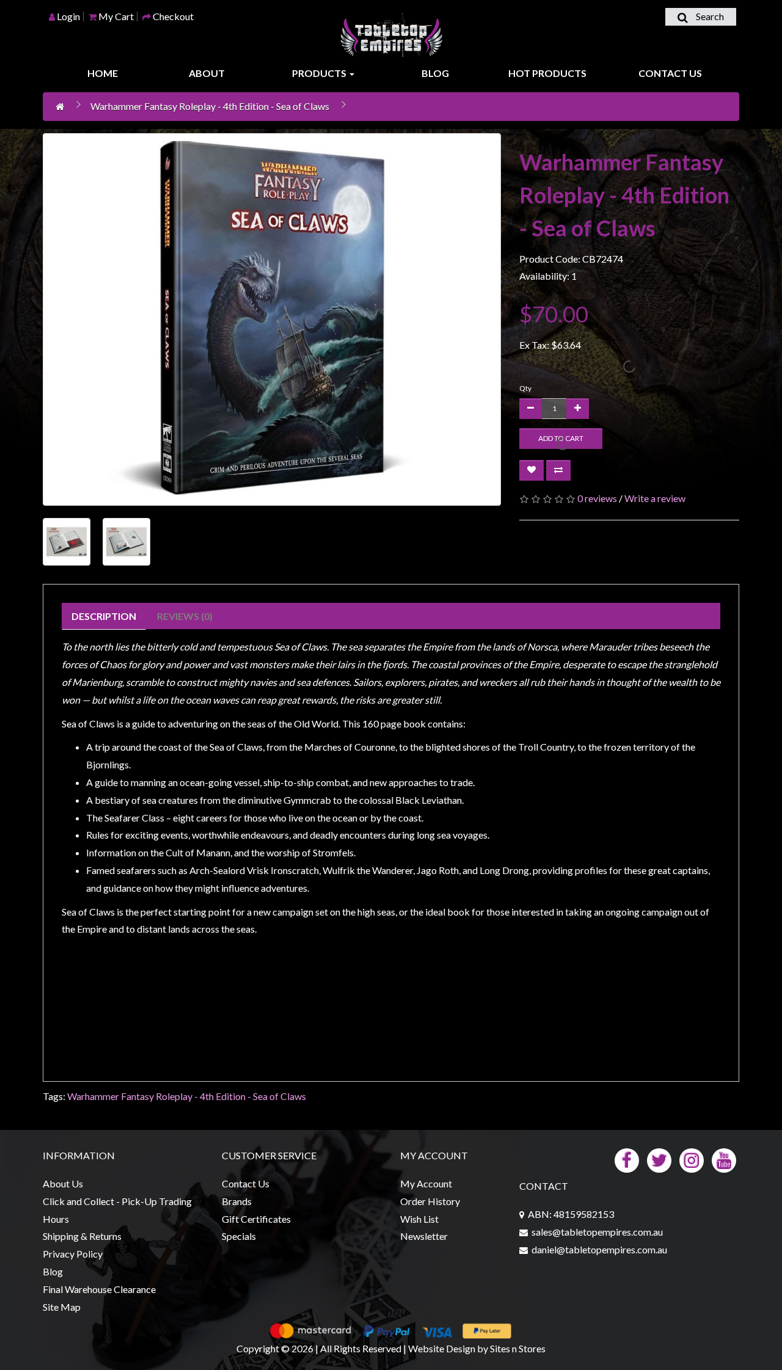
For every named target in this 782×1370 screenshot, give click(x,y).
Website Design (441, 1348)
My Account (426, 1183)
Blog (435, 73)
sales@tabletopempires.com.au (597, 1231)
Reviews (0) (185, 616)
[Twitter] (659, 1159)
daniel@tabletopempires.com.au (599, 1249)
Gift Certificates (256, 1219)
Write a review (654, 498)
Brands (237, 1201)
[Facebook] (627, 1159)
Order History (430, 1201)
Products (320, 73)
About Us (63, 1183)
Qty (525, 388)
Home (102, 73)
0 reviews (597, 498)
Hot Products (547, 73)
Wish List (419, 1219)
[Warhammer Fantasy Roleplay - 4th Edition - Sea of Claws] (272, 319)
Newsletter (424, 1236)
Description (103, 616)
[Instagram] (691, 1159)
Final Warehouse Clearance (99, 1289)
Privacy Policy (73, 1253)
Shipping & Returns (82, 1236)
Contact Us (670, 73)
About (207, 73)
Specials (239, 1236)
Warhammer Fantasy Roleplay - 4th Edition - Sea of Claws (209, 106)
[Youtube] (724, 1159)
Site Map (62, 1307)
